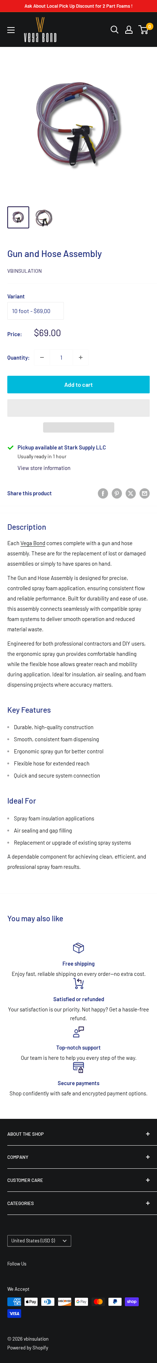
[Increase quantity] (80, 357)
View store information (44, 467)
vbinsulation (24, 271)
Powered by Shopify (27, 1348)
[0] (143, 29)
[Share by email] (144, 493)
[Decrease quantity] (42, 357)
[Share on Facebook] (103, 493)
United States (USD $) (33, 1240)
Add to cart (78, 384)
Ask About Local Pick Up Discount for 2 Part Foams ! (78, 6)
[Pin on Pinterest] (117, 493)
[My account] (129, 30)
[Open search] (115, 30)
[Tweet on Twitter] (131, 493)
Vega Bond (32, 543)
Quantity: (18, 357)
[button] (78, 408)
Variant (16, 296)
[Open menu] (11, 30)
